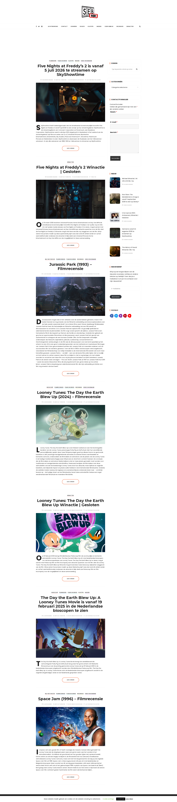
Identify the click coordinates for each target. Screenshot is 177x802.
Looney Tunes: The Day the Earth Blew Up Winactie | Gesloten (70, 502)
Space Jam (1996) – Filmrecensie (70, 698)
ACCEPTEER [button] (120, 799)
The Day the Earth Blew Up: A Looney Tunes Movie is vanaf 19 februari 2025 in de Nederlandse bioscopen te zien (70, 604)
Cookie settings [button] (108, 799)
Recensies (120, 26)
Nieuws (99, 26)
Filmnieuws (52, 61)
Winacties (130, 26)
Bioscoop (50, 387)
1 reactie (93, 176)
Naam (113, 112)
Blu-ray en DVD (50, 259)
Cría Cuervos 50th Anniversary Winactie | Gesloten (130, 215)
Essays (82, 26)
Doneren (74, 26)
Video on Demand (86, 61)
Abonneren (115, 297)
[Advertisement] (88, 43)
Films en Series (62, 61)
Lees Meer (129, 799)
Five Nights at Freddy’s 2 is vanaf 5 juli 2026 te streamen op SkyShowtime (71, 70)
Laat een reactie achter (93, 79)
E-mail (113, 122)
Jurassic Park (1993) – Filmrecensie (70, 266)
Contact (64, 26)
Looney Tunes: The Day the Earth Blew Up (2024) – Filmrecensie (70, 394)
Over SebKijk (109, 26)
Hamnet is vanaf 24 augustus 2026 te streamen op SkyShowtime (129, 232)
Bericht (114, 132)
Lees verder (70, 148)
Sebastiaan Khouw (78, 79)
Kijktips (90, 26)
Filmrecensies (60, 259)
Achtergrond (53, 26)
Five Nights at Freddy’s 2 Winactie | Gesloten (70, 169)
